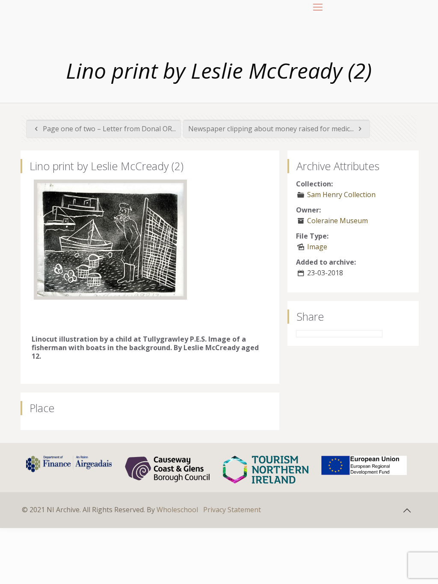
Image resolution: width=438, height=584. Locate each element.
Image (317, 246)
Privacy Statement (232, 509)
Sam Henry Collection (341, 194)
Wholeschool (177, 509)
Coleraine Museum (337, 220)
